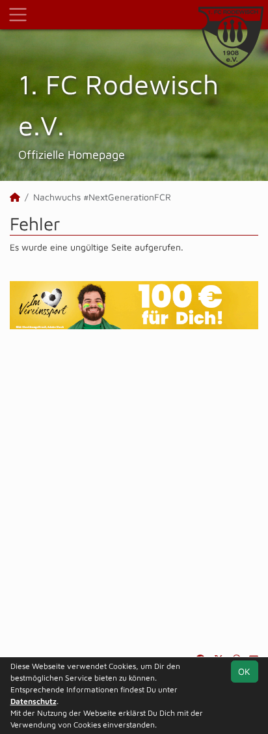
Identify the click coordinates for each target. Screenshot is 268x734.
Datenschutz (33, 701)
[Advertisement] (134, 491)
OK (244, 671)
